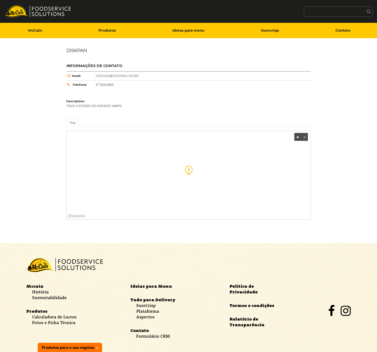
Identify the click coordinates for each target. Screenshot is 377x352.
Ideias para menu (188, 30)
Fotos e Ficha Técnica (53, 322)
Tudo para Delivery (153, 299)
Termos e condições (252, 305)
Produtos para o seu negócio (68, 347)
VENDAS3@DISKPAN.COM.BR (117, 76)
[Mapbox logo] (76, 216)
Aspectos (145, 317)
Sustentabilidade (49, 297)
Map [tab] (73, 122)
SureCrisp (146, 305)
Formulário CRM (153, 336)
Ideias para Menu (151, 286)
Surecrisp (270, 30)
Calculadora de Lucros (54, 317)
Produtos (107, 30)
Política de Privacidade (244, 289)
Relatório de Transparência (247, 321)
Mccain (35, 286)
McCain (35, 30)
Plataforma (147, 311)
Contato (342, 30)
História (40, 292)
